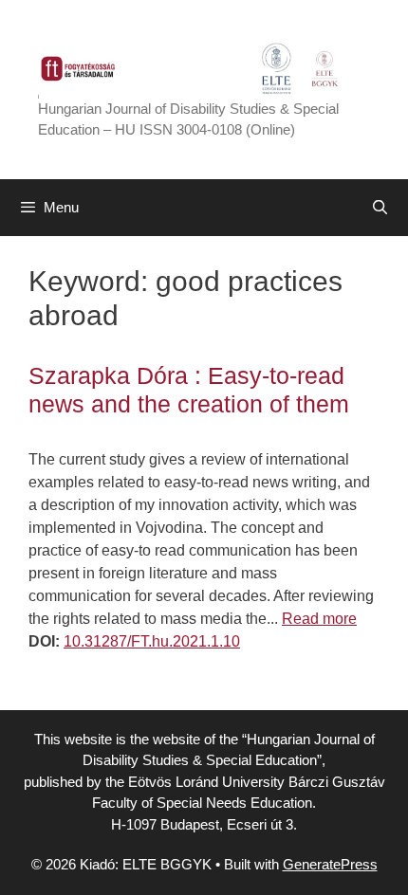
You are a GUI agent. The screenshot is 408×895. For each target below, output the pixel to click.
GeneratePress (330, 864)
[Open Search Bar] (380, 207)
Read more (319, 619)
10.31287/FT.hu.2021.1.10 (152, 641)
